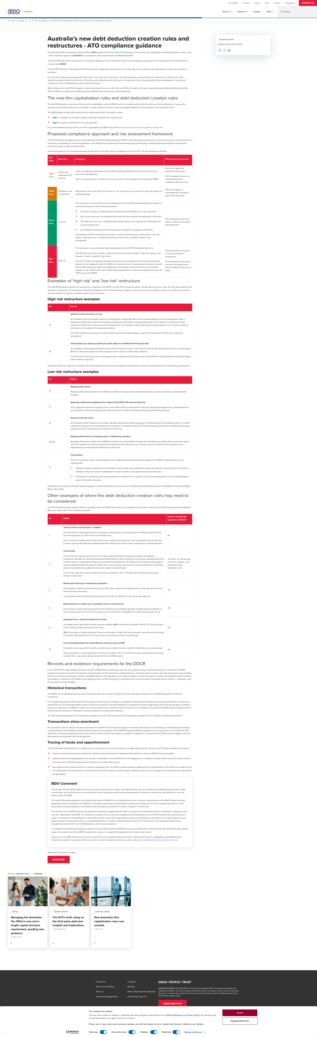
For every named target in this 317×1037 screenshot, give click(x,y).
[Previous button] (4, 919)
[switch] (132, 1032)
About (269, 11)
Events (257, 3)
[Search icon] (281, 11)
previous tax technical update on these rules (143, 127)
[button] (308, 3)
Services (226, 11)
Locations (246, 3)
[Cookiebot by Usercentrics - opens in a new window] (72, 1032)
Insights (257, 11)
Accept (240, 1013)
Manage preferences (193, 1032)
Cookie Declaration (173, 1015)
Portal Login (289, 3)
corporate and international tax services (160, 840)
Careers (277, 3)
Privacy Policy (193, 1015)
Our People (233, 3)
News (267, 3)
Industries (242, 11)
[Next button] (312, 919)
